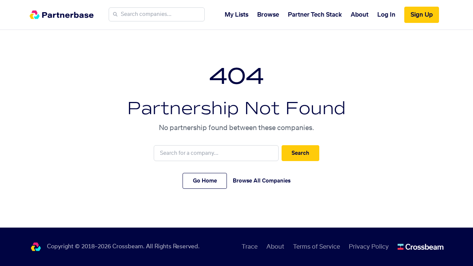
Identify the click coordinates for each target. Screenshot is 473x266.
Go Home (205, 181)
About (359, 15)
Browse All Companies (261, 181)
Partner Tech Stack (315, 15)
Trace (250, 247)
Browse (268, 15)
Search (300, 153)
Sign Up (422, 15)
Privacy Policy (369, 247)
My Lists (236, 15)
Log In (386, 15)
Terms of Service (316, 247)
